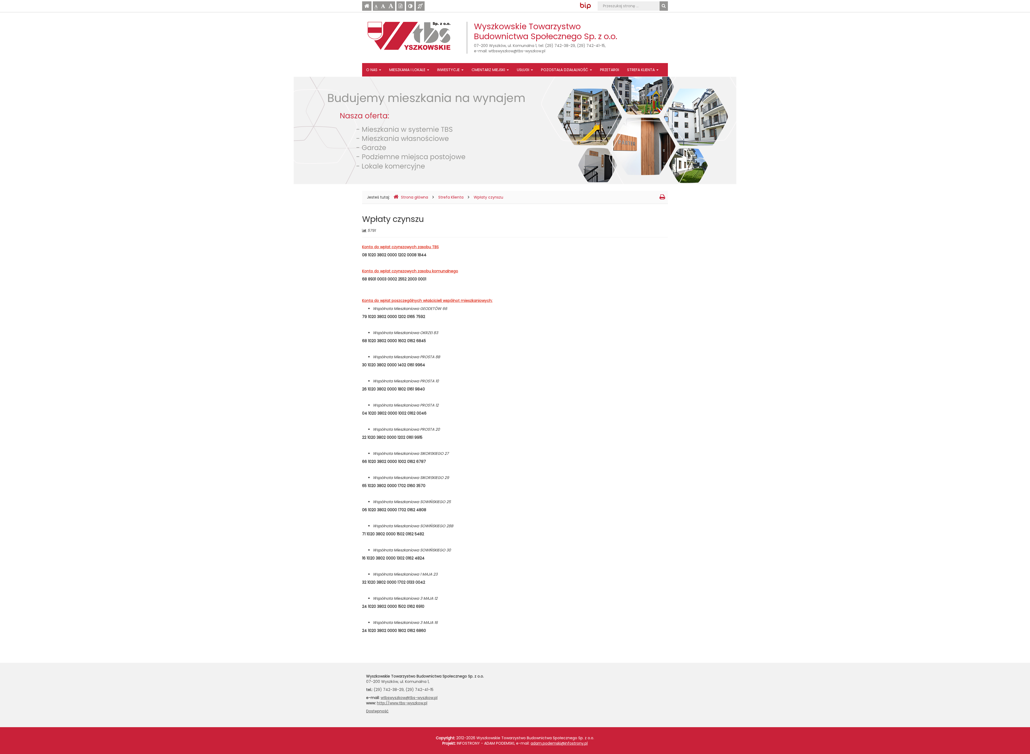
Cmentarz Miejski (489, 69)
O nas (372, 69)
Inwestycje (449, 69)
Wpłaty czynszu (488, 197)
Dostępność (377, 711)
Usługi (523, 69)
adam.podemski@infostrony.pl (559, 743)
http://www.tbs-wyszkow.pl (402, 703)
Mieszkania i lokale (407, 69)
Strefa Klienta (641, 69)
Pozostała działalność (565, 69)
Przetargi (609, 69)
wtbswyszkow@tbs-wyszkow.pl (516, 51)
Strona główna (414, 197)
